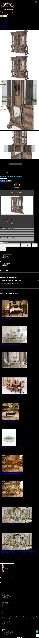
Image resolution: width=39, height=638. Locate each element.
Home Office (30, 616)
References (4, 624)
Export (3, 626)
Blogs (3, 612)
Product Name (2, 227)
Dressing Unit (4, 618)
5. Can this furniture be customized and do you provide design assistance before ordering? (19, 286)
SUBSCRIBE (11, 563)
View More (4, 325)
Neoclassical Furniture (6, 608)
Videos (3, 613)
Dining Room (4, 24)
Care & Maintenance (6, 627)
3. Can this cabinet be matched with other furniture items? (19, 280)
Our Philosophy (5, 623)
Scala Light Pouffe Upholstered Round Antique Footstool (14, 447)
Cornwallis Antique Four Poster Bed (9, 318)
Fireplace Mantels (9, 619)
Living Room (4, 607)
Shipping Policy (5, 597)
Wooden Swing (14, 619)
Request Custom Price (4, 178)
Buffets (3, 26)
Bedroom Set (15, 616)
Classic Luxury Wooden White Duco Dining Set (12, 369)
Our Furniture (4, 625)
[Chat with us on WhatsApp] (37, 631)
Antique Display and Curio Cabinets (7, 23)
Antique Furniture (5, 22)
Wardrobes (30, 618)
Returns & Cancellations (6, 596)
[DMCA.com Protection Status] (4, 629)
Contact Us (4, 594)
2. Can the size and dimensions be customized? (19, 277)
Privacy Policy (4, 598)
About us (3, 593)
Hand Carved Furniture (6, 606)
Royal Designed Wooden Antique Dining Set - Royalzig (13, 395)
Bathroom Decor (19, 619)
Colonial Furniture (35, 619)
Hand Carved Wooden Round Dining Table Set (11, 344)
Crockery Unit (4, 28)
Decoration (4, 604)
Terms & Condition (5, 595)
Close (1, 242)
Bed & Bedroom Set (5, 603)
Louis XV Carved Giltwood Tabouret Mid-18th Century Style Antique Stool (17, 498)
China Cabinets (4, 27)
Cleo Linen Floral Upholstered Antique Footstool (12, 421)
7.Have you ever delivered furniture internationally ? (19, 293)
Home (3, 21)
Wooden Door (25, 618)
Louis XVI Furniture (35, 617)
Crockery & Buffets (5, 25)
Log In (3, 614)
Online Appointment (6, 621)
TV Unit (24, 616)
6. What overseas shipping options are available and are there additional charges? (19, 290)
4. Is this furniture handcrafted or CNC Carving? (19, 283)
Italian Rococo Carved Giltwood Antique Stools (12, 473)
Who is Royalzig (5, 622)
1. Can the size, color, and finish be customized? (19, 274)
